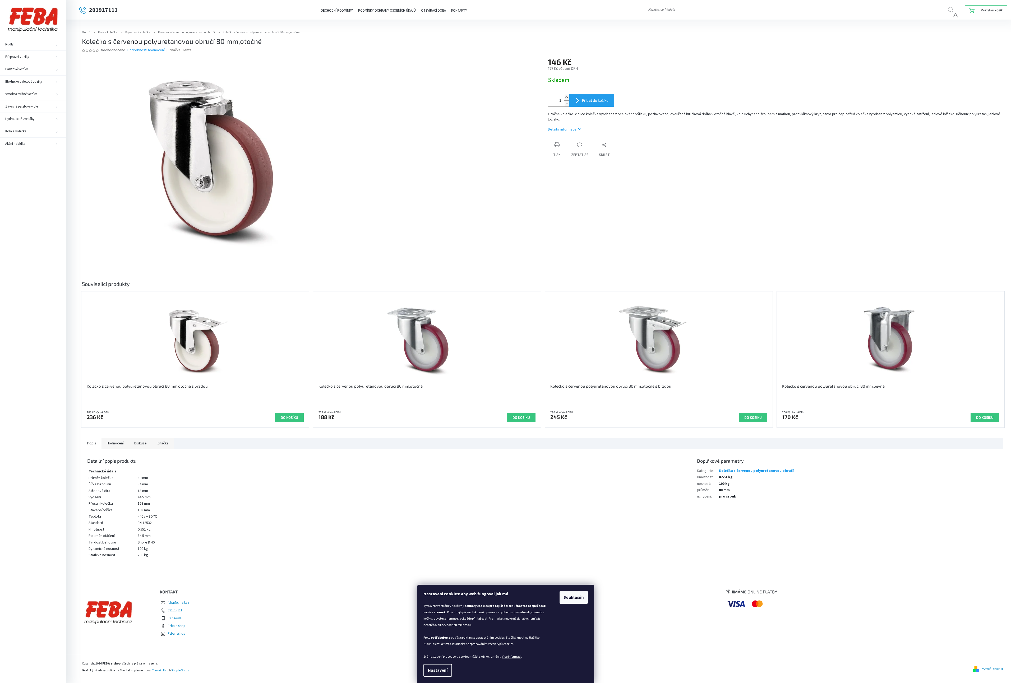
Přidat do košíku (595, 100)
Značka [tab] (163, 443)
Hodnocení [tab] (115, 443)
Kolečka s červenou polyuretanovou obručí (756, 470)
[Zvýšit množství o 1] (566, 97)
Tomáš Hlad (160, 670)
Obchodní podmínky (337, 10)
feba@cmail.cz (178, 602)
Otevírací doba (433, 10)
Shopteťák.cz (180, 670)
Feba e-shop (176, 626)
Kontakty (459, 10)
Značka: (180, 50)
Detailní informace (562, 129)
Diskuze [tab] (140, 443)
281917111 (175, 610)
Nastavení (437, 670)
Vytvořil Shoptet (992, 669)
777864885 (175, 618)
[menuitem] (33, 44)
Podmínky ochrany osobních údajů (387, 10)
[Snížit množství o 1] (566, 103)
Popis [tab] (91, 443)
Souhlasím (574, 597)
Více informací (511, 656)
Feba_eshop (176, 633)
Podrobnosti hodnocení (146, 50)
